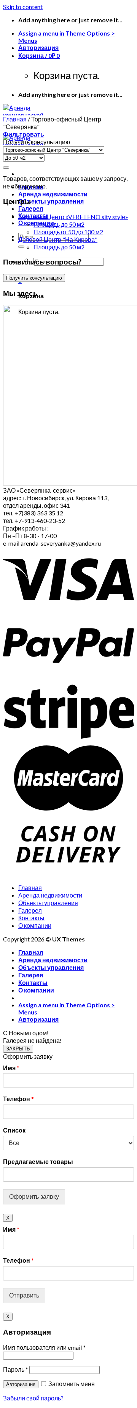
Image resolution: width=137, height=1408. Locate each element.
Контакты (31, 917)
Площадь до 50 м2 (58, 224)
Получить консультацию (34, 278)
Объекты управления (51, 201)
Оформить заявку (34, 1196)
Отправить (24, 1295)
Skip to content (23, 6)
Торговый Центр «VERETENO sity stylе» (73, 216)
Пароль (15, 1369)
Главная (15, 119)
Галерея (30, 208)
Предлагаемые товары (38, 1161)
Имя (11, 1067)
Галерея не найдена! (32, 1040)
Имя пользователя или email (44, 1347)
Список (14, 1130)
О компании (34, 925)
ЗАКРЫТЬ (18, 1049)
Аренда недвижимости (53, 194)
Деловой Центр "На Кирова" (57, 239)
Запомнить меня (71, 1383)
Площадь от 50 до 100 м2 (68, 231)
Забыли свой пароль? (33, 1398)
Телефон (18, 1098)
